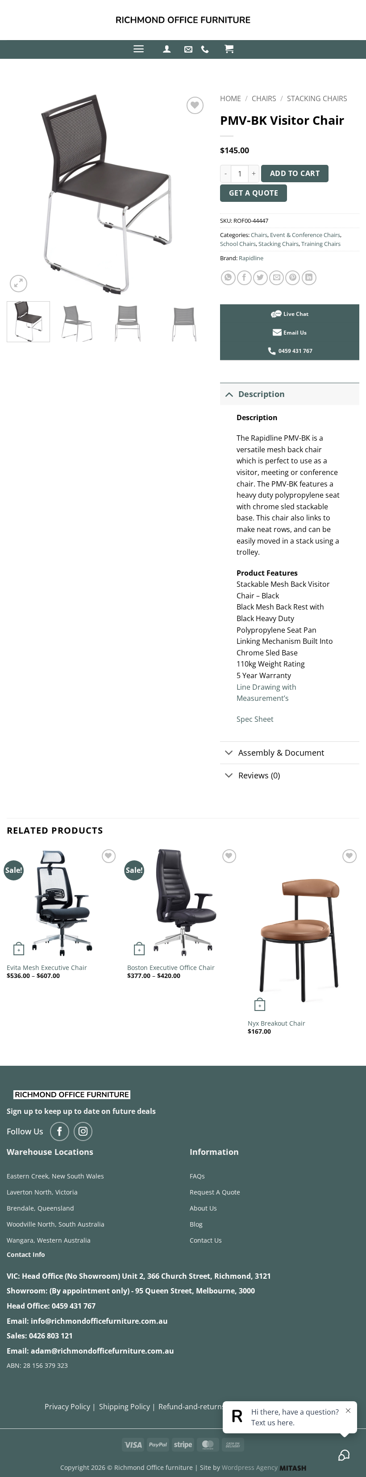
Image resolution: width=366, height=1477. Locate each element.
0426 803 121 (51, 1336)
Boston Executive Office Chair (171, 968)
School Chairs (238, 244)
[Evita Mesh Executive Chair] (62, 902)
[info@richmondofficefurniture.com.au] (189, 49)
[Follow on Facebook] (59, 1131)
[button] (139, 48)
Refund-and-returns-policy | (205, 1407)
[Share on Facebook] (244, 277)
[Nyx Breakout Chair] (303, 931)
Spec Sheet (255, 719)
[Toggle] (228, 393)
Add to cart (295, 173)
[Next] (191, 195)
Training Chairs (321, 244)
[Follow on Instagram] (83, 1131)
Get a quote (253, 193)
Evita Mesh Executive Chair (47, 968)
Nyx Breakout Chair (276, 1023)
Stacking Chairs (317, 98)
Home (230, 98)
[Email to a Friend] (276, 277)
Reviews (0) (259, 775)
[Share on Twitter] (260, 277)
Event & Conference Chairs (305, 235)
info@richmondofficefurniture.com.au (99, 1321)
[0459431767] (206, 49)
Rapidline (251, 258)
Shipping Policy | (127, 1407)
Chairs (264, 98)
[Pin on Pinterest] (292, 277)
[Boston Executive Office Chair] (183, 902)
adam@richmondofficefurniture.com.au (102, 1351)
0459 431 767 (74, 1306)
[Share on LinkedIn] (309, 277)
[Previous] (22, 195)
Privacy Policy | (70, 1407)
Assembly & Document (281, 752)
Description (261, 394)
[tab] (290, 573)
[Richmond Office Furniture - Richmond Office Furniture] (183, 20)
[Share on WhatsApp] (228, 277)
